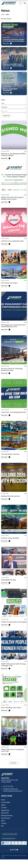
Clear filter (6, 116)
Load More (13, 763)
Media (3, 805)
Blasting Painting (6, 815)
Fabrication (5, 813)
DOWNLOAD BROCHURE (9, 834)
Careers (3, 823)
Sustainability (5, 802)
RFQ (2, 826)
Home (2, 14)
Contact (4, 808)
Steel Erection (5, 818)
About (3, 800)
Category (4, 107)
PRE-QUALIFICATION (8, 838)
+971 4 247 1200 (7, 786)
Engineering (5, 810)
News (3, 821)
